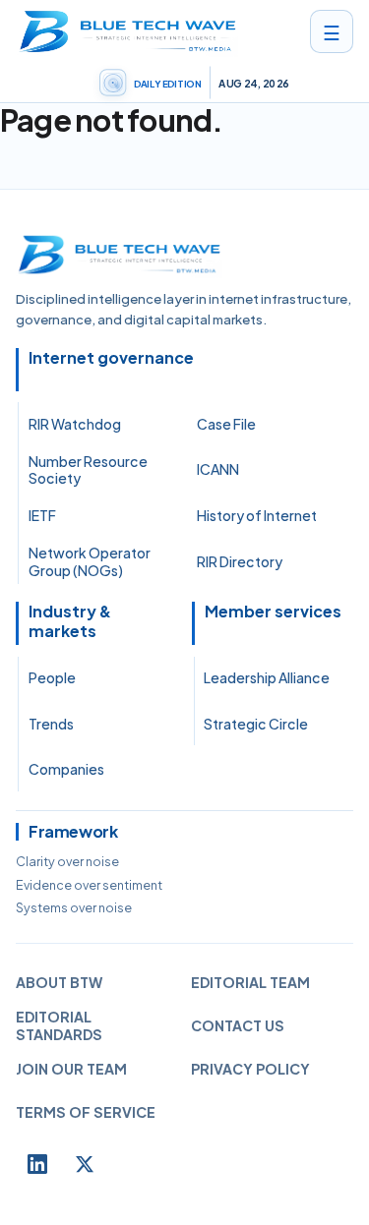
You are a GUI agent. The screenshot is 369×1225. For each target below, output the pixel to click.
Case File (226, 424)
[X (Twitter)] (84, 1164)
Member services (273, 611)
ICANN (218, 469)
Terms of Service (85, 1112)
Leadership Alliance (267, 677)
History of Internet (257, 515)
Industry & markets (70, 621)
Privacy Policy (250, 1069)
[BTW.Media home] (127, 31)
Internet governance (111, 358)
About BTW (59, 982)
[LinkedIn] (37, 1164)
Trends (51, 723)
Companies (66, 769)
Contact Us (237, 1025)
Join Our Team (71, 1069)
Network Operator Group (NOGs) (90, 561)
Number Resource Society (88, 470)
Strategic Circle (256, 723)
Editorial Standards (59, 1025)
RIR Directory (239, 561)
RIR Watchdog (75, 424)
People (52, 677)
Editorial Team (250, 982)
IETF (42, 515)
